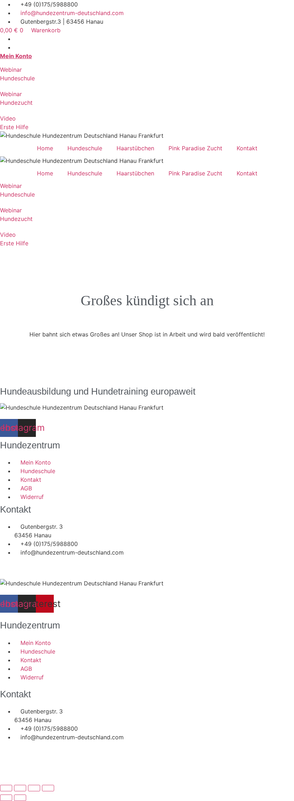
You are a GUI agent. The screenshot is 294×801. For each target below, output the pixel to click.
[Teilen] (34, 788)
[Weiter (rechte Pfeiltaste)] (20, 798)
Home (45, 148)
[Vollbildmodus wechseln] (20, 788)
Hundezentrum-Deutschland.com (51, 561)
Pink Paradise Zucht (195, 148)
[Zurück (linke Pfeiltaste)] (6, 798)
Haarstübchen (135, 148)
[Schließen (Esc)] (48, 788)
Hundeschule (84, 148)
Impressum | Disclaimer (31, 574)
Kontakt (247, 148)
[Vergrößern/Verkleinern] (6, 788)
